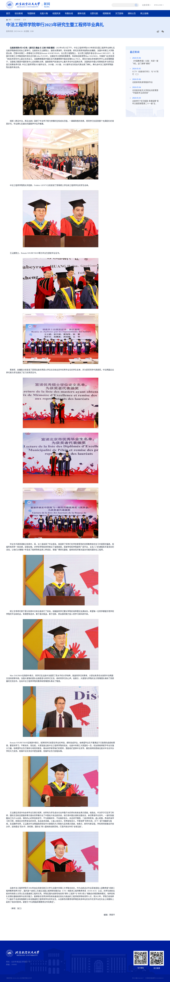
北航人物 (44, 13)
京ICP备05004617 (138, 978)
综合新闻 (19, 13)
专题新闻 (31, 13)
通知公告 (132, 13)
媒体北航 (82, 13)
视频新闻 (107, 13)
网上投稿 (144, 13)
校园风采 (56, 13)
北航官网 (146, 5)
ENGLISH (159, 5)
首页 (8, 13)
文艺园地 (119, 13)
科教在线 (69, 13)
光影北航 (94, 13)
